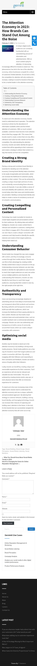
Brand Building (10, 449)
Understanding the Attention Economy (16, 93)
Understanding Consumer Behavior (15, 100)
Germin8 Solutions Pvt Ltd (18, 439)
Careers (4, 607)
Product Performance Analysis (14, 566)
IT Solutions (22, 663)
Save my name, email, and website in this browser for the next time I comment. (18, 518)
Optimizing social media (12, 105)
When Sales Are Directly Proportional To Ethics (18, 651)
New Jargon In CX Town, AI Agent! (13, 647)
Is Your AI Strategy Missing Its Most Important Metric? (18, 642)
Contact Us (6, 610)
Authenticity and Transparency (14, 102)
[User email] (21, 445)
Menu (5, 12)
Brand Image (20, 449)
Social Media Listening (17, 451)
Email (4, 502)
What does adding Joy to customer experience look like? (18, 636)
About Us (5, 597)
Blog (3, 603)
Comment (5, 479)
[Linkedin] (18, 445)
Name (4, 497)
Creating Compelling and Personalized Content (18, 98)
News (4, 600)
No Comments (20, 43)
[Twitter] (16, 445)
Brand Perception (10, 552)
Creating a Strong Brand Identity (14, 96)
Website (4, 508)
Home (4, 593)
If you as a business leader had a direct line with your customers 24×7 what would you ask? (18, 630)
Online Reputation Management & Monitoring (16, 544)
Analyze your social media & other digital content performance (18, 561)
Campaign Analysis (11, 556)
